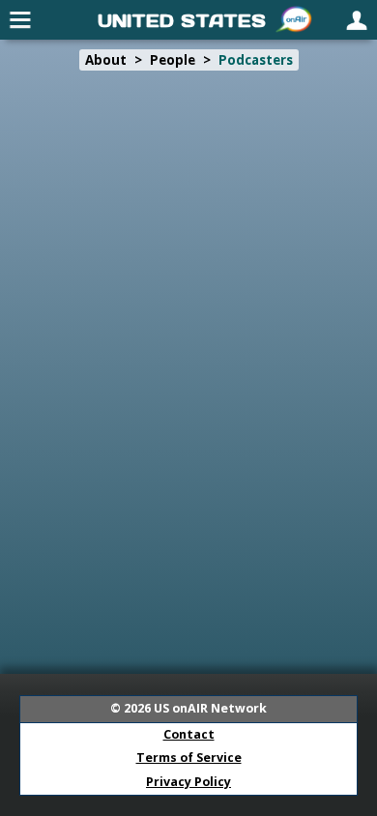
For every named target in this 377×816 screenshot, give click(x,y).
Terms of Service (189, 757)
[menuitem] (21, 19)
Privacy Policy (188, 781)
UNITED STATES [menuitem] (182, 20)
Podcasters (255, 60)
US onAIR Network (210, 708)
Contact (189, 734)
